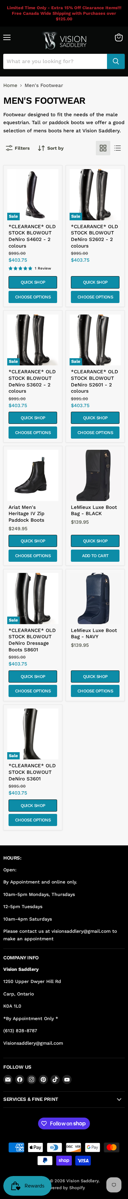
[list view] (117, 148)
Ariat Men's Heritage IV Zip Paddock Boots (26, 513)
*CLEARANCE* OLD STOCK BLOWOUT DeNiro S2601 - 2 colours (94, 381)
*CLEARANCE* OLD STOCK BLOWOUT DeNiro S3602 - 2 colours (32, 381)
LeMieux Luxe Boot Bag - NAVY (94, 633)
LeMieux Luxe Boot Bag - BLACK (94, 510)
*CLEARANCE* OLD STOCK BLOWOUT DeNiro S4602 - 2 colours (32, 236)
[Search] (116, 61)
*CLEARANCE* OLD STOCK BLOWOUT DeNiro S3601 (32, 772)
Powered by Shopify (64, 1187)
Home (10, 85)
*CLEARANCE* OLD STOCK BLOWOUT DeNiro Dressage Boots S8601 (32, 640)
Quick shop (33, 282)
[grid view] (103, 148)
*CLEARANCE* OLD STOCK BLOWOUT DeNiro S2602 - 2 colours (94, 236)
